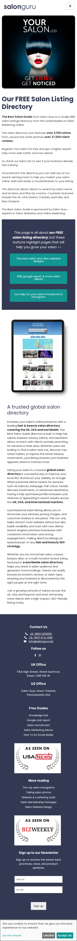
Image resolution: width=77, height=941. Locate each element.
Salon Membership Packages (38, 802)
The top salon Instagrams (39, 787)
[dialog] (38, 930)
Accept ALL (65, 935)
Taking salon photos (38, 792)
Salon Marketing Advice (38, 730)
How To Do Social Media (38, 735)
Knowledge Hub (38, 715)
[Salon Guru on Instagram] (41, 655)
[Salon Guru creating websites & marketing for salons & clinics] (20, 9)
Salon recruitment (38, 725)
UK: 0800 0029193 (41, 634)
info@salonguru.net (41, 641)
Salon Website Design (38, 807)
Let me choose (12, 935)
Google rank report (38, 720)
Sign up (38, 906)
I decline (48, 935)
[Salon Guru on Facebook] (36, 655)
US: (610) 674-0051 (41, 637)
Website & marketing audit (38, 797)
